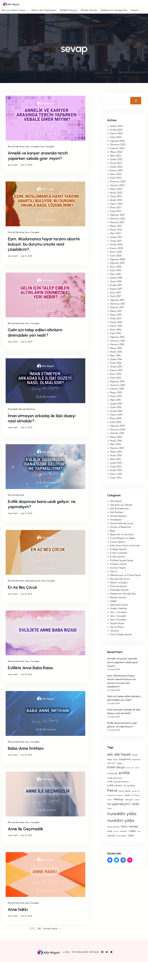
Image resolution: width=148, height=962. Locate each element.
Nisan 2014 (116, 440)
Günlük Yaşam (118, 567)
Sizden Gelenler (118, 608)
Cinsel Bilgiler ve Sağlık (122, 538)
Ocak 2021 (116, 240)
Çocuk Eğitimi (117, 541)
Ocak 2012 (116, 477)
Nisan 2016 (116, 351)
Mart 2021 (115, 233)
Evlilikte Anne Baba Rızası (30, 667)
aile (110, 754)
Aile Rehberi (116, 512)
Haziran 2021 (117, 222)
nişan (109, 808)
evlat (137, 768)
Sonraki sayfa (52, 928)
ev (133, 767)
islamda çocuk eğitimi (115, 795)
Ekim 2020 (116, 251)
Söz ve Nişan (117, 626)
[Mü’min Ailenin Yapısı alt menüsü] (27, 10)
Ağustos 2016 (117, 336)
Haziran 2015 (117, 388)
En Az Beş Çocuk (22, 587)
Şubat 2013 (116, 462)
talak (109, 831)
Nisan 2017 (116, 314)
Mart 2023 (115, 155)
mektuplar (129, 799)
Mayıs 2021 (116, 225)
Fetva (112, 790)
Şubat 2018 (116, 277)
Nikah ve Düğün (119, 582)
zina (138, 831)
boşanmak (136, 759)
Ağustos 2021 (117, 214)
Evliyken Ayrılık (118, 563)
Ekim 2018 (115, 266)
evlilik (124, 772)
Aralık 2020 (116, 244)
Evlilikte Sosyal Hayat (121, 560)
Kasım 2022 (116, 170)
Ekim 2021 (115, 207)
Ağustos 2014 (117, 425)
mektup (118, 799)
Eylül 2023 (115, 137)
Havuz (113, 571)
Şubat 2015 (116, 403)
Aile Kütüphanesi (119, 508)
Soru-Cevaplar (47, 146)
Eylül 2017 (115, 296)
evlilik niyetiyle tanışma (118, 781)
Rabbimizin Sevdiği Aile (123, 593)
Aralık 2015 (116, 366)
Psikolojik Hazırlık (119, 589)
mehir (109, 799)
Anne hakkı (18, 909)
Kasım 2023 (116, 133)
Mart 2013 (115, 459)
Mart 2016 (115, 355)
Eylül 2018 (115, 270)
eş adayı (131, 785)
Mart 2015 (115, 399)
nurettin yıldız (121, 820)
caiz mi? (111, 763)
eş (125, 785)
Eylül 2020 (116, 255)
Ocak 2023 (116, 163)
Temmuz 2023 (117, 144)
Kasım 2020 (116, 248)
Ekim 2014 (115, 418)
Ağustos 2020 (117, 259)
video (132, 831)
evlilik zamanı (114, 785)
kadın (128, 795)
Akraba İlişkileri (118, 515)
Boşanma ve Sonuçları (122, 534)
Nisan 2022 (116, 192)
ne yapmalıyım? (118, 804)
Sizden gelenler (113, 827)
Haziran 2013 (117, 448)
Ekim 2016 (115, 329)
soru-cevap (129, 826)
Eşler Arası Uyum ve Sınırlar (125, 545)
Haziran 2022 (117, 185)
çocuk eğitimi (121, 836)
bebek (115, 760)
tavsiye (116, 831)
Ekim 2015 (115, 373)
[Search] (135, 100)
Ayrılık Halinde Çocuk (121, 523)
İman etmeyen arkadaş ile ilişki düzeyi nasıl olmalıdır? (41, 418)
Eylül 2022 (116, 177)
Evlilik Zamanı (117, 556)
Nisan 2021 (116, 229)
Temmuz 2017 (117, 303)
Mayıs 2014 (116, 436)
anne (134, 754)
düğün (120, 763)
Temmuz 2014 (117, 429)
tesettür (123, 831)
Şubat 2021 (116, 237)
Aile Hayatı (116, 501)
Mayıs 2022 (116, 188)
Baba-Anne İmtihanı (26, 748)
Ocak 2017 (115, 318)
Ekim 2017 (115, 292)
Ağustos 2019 (117, 262)
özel (131, 835)
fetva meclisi (125, 791)
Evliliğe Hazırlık (118, 549)
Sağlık (113, 600)
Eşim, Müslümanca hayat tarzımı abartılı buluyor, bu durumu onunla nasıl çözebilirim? (44, 244)
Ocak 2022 (116, 196)
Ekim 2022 (116, 174)
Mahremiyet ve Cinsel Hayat (125, 575)
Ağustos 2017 (117, 299)
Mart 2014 (115, 444)
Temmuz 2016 (117, 340)
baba (109, 759)
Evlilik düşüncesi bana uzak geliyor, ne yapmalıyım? (41, 504)
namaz (137, 800)
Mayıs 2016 (116, 348)
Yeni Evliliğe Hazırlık (121, 634)
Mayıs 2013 (116, 451)
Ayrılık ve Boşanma (120, 526)
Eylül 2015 (115, 377)
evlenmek (112, 773)
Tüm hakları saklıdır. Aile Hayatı (85, 952)
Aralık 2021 (116, 200)
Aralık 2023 (116, 129)
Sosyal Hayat (117, 623)
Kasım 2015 (116, 370)
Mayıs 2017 (116, 311)
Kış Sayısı (136, 795)
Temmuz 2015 (117, 385)
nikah (135, 804)
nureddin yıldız (122, 813)
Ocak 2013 (115, 466)
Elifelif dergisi (116, 767)
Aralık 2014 (116, 410)
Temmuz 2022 (118, 181)
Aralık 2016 (116, 322)
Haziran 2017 (117, 307)
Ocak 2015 (115, 407)
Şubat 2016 (116, 359)
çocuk (111, 835)
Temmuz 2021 (117, 218)
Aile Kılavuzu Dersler (121, 504)
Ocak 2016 (115, 362)
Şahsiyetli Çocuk (32, 580)
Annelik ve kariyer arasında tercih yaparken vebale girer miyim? (38, 156)
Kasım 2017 (116, 288)
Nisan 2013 (116, 455)
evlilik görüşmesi (114, 778)
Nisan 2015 (116, 396)
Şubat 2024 (116, 125)
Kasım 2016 (116, 325)
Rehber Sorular (118, 597)
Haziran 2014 (117, 433)
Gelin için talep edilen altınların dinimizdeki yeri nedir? (35, 332)
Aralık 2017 (116, 285)
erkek (128, 768)
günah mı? (136, 791)
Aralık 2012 (116, 470)
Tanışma (114, 630)
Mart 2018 (115, 274)
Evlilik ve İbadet (118, 552)
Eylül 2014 (115, 422)
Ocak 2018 (115, 281)
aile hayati (122, 754)
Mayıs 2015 (116, 392)
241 (39, 928)
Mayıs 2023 (116, 151)
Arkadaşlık (13, 409)
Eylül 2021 (115, 211)
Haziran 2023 (117, 148)
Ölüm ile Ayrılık (118, 586)
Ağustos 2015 (117, 381)
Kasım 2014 (116, 414)
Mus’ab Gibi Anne (16, 146)
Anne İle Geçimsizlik (25, 828)
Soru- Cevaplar (32, 146)
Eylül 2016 (115, 333)
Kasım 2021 (116, 203)
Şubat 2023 (116, 159)
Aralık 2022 (116, 166)
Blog (112, 530)
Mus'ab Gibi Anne (119, 578)
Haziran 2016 (117, 344)
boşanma (125, 759)
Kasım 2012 (116, 473)
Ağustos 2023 (117, 140)
